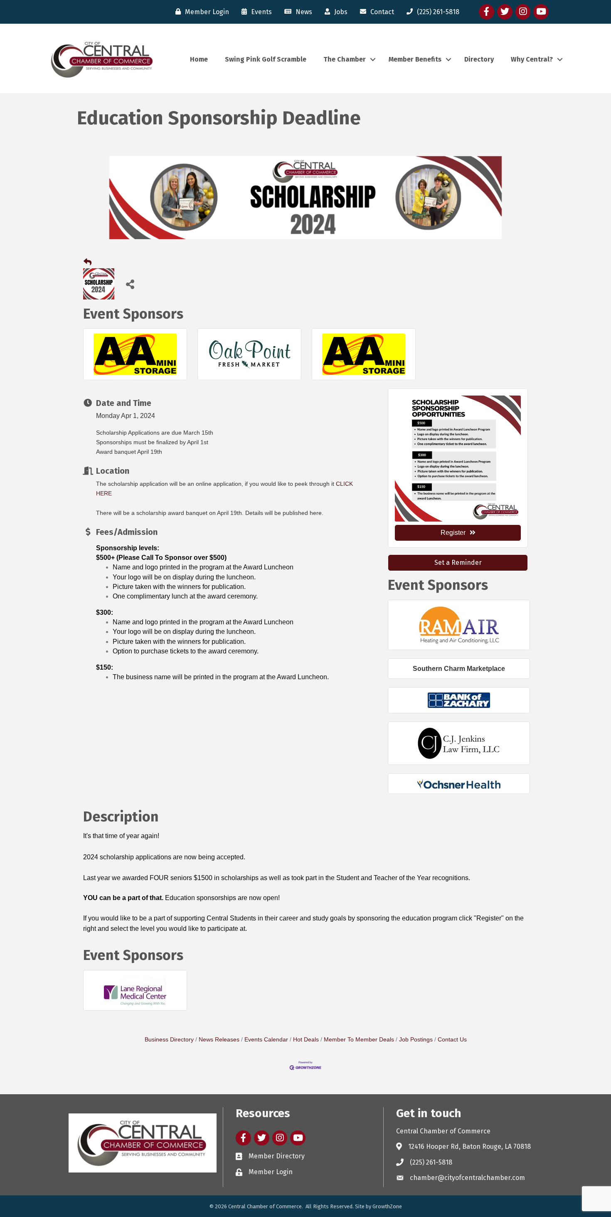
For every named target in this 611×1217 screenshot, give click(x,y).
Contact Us (452, 1039)
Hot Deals (306, 1039)
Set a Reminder (458, 562)
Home (199, 59)
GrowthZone (387, 1206)
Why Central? (532, 59)
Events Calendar (266, 1039)
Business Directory (169, 1039)
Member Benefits (415, 59)
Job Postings (416, 1039)
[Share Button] (130, 284)
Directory (479, 59)
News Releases (219, 1039)
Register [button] (453, 532)
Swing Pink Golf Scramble (265, 59)
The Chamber (344, 59)
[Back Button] (87, 262)
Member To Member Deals (359, 1039)
